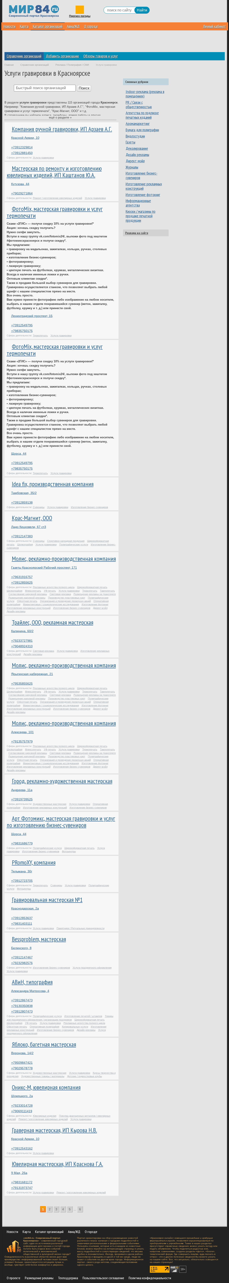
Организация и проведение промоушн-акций (65, 601)
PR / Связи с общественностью (139, 104)
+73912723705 (22, 880)
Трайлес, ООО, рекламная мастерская (52, 622)
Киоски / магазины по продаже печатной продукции (140, 216)
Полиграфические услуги (73, 544)
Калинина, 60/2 (22, 631)
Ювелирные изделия (44, 1115)
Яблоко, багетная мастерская (44, 1044)
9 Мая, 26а (19, 1173)
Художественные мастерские (49, 804)
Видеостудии (135, 136)
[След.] (86, 1209)
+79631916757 (22, 577)
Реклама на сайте (136, 233)
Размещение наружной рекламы (26, 597)
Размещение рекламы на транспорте (95, 594)
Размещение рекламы (39, 1278)
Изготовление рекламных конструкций (29, 608)
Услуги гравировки (43, 157)
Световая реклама (60, 594)
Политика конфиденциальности (150, 1278)
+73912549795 (22, 325)
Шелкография (25, 544)
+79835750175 (22, 331)
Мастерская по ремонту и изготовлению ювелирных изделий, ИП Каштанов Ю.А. (54, 172)
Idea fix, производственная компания (52, 484)
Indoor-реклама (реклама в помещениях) (145, 94)
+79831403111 (21, 923)
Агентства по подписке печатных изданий (142, 115)
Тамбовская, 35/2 (24, 493)
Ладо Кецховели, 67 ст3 (28, 527)
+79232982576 (22, 963)
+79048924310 (22, 646)
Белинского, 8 (21, 948)
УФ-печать (50, 590)
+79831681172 (21, 1182)
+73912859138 (22, 502)
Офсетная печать (27, 601)
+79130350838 (22, 1006)
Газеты (130, 142)
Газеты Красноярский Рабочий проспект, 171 (44, 567)
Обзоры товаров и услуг (100, 56)
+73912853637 (22, 918)
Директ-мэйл (100, 608)
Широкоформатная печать (92, 587)
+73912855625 (22, 582)
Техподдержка (68, 1278)
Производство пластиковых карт (66, 597)
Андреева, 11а (21, 790)
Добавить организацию (62, 56)
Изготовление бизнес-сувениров (89, 507)
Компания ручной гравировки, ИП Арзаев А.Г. (62, 129)
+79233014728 (22, 1105)
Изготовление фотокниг (95, 604)
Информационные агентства (138, 203)
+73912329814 (22, 147)
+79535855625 (22, 683)
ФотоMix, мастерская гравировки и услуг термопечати (55, 212)
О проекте (13, 1278)
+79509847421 (22, 1062)
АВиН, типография (32, 982)
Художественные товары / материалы (42, 1076)
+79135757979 (22, 741)
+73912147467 (22, 957)
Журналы (132, 167)
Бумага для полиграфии (142, 129)
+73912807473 (22, 1011)
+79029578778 (22, 1068)
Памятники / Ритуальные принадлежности (80, 928)
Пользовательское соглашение (103, 1278)
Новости (9, 26)
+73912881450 (22, 153)
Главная (9, 64)
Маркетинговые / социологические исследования (51, 604)
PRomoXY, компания (33, 862)
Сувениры (39, 507)
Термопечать (40, 335)
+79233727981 (22, 640)
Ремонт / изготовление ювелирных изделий (57, 198)
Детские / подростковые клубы (84, 1076)
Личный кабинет (214, 26)
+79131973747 (22, 1188)
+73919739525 (22, 799)
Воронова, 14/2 (22, 1053)
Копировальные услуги (75, 1026)
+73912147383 (22, 536)
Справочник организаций (24, 56)
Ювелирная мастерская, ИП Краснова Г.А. (57, 1164)
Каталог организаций (47, 26)
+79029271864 (22, 193)
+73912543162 (22, 1148)
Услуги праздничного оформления (92, 967)
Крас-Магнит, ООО (32, 518)
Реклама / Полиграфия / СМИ (72, 64)
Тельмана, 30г (21, 871)
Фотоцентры (69, 851)
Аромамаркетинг (138, 123)
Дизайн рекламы (16, 611)
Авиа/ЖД (73, 26)
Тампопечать (107, 590)
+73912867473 (22, 1000)
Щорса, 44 (18, 453)
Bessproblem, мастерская (39, 939)
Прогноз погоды (79, 16)
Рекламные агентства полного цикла (53, 587)
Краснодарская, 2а (25, 908)
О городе (91, 26)
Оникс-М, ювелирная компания (46, 1087)
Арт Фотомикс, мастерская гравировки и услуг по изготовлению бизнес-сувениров (61, 822)
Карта (24, 26)
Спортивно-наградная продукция (66, 541)
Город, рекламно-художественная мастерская (62, 781)
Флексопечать (33, 590)
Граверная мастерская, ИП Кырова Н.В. (54, 1130)
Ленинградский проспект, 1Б (32, 316)
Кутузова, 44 (20, 184)
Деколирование (137, 148)
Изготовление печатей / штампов (83, 1016)
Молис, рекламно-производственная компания (64, 558)
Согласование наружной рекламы (27, 594)
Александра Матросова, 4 (30, 991)
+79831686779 (22, 843)
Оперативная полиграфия (44, 1026)
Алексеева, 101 (22, 732)
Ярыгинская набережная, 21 (32, 674)
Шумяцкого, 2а (22, 1096)
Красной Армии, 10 (25, 137)
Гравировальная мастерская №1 (47, 899)
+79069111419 (21, 1111)
